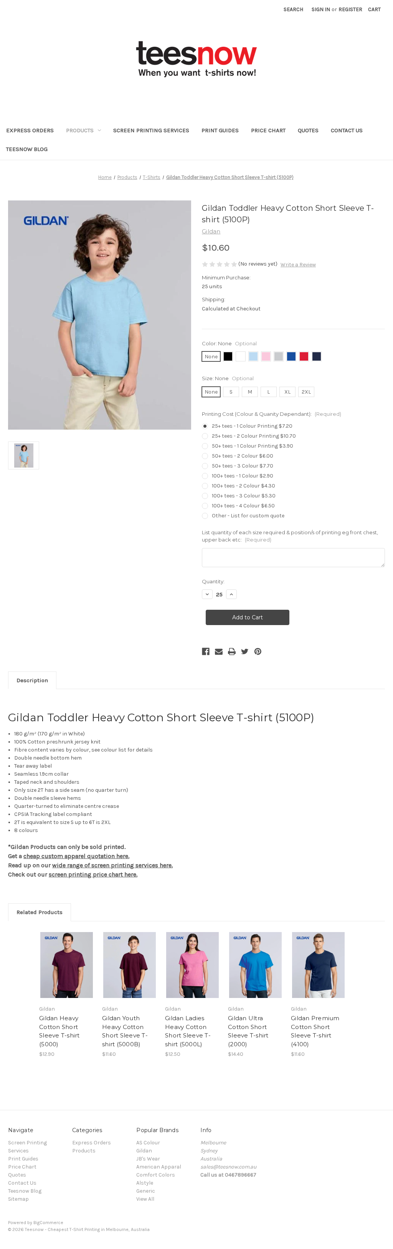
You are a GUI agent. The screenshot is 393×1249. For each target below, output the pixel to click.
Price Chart (268, 130)
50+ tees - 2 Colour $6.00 (242, 456)
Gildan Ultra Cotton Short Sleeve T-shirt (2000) (248, 1031)
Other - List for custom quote (248, 515)
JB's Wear (148, 1158)
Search (293, 9)
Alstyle (144, 1183)
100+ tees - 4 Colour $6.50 (243, 505)
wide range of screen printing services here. (112, 865)
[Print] (232, 651)
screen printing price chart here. (93, 874)
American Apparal (158, 1167)
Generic (145, 1191)
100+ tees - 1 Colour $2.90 (242, 476)
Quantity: (213, 581)
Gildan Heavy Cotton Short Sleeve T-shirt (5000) (59, 1031)
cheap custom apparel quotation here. (76, 856)
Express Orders (30, 130)
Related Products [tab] (40, 912)
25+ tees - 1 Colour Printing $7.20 (252, 426)
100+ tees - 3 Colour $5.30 (244, 495)
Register (350, 9)
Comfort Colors (155, 1175)
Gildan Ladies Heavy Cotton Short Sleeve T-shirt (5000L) (188, 1031)
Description (32, 680)
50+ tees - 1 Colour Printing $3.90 (252, 446)
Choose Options (67, 971)
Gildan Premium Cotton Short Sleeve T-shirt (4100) (315, 1031)
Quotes (308, 130)
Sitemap (18, 1199)
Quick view (61, 955)
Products (80, 130)
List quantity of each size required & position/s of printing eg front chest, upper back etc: (290, 536)
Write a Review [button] (298, 264)
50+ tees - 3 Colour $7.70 (242, 466)
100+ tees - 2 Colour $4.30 (243, 486)
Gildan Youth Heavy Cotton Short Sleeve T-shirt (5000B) (125, 1031)
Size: (228, 378)
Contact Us (347, 130)
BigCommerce (48, 1222)
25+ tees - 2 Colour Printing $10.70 (254, 436)
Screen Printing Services (151, 130)
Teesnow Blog (27, 149)
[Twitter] (245, 651)
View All (145, 1199)
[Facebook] (206, 651)
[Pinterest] (258, 651)
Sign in (321, 9)
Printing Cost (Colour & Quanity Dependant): (271, 414)
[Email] (219, 651)
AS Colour (148, 1142)
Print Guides (220, 130)
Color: (229, 343)
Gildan (144, 1150)
